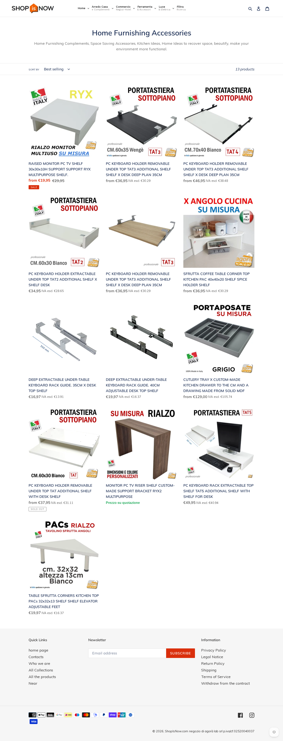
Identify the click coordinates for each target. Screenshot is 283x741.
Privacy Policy (213, 650)
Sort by (34, 69)
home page (38, 650)
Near (33, 683)
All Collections (41, 670)
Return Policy (213, 663)
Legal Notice (212, 656)
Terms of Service (216, 676)
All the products (42, 676)
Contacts (36, 656)
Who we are (39, 663)
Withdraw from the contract (225, 683)
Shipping (208, 670)
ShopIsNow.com (176, 731)
